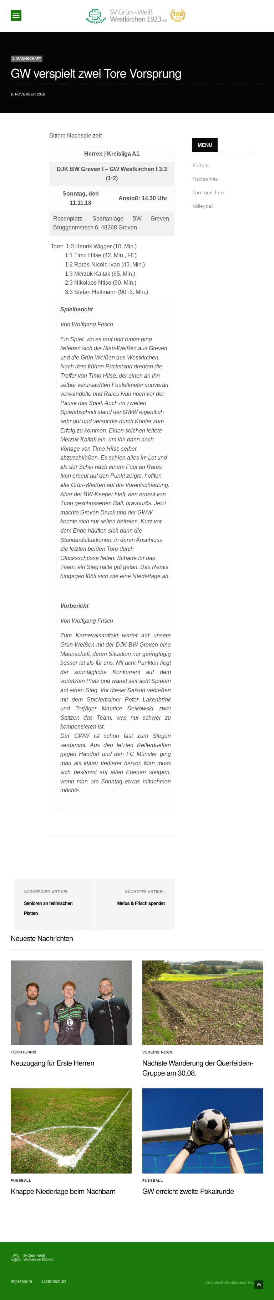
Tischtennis (205, 179)
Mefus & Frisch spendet (141, 903)
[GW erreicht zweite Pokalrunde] (202, 1130)
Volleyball (202, 206)
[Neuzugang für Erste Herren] (71, 1002)
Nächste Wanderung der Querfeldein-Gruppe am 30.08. (197, 1067)
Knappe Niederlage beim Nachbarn (63, 1191)
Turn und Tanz (208, 192)
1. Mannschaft (26, 59)
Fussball (21, 1180)
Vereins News (157, 1052)
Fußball (200, 165)
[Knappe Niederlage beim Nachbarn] (71, 1130)
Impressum (21, 1281)
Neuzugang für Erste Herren (52, 1062)
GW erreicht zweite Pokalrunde (188, 1191)
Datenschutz (54, 1281)
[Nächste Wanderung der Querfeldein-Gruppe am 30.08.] (202, 1002)
